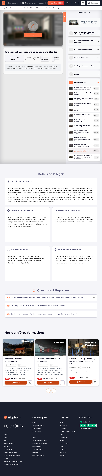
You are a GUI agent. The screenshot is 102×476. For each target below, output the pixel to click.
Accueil (8, 8)
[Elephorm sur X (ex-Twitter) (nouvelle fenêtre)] (12, 426)
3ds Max (62, 456)
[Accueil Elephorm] (12, 417)
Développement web (39, 441)
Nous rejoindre (9, 449)
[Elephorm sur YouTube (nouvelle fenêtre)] (17, 426)
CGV (5, 440)
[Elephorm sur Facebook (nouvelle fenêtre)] (6, 426)
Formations (17, 8)
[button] (48, 391)
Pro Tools (63, 453)
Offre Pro (7, 446)
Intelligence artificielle (39, 444)
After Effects (64, 444)
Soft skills (35, 453)
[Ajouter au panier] (30, 382)
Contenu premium (33, 35)
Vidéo (34, 438)
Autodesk (63, 429)
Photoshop (63, 426)
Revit (61, 423)
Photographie (37, 450)
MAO (34, 423)
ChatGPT (63, 450)
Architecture (36, 429)
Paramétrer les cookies (12, 455)
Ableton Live (64, 438)
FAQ (5, 437)
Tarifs (77, 3)
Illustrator (63, 441)
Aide (5, 434)
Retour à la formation (15, 58)
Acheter (17, 383)
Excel (61, 435)
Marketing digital (38, 456)
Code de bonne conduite (13, 461)
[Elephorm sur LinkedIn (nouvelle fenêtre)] (22, 426)
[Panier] (83, 3)
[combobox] (33, 3)
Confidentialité (9, 443)
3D (33, 435)
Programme (85, 12)
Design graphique (38, 426)
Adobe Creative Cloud (67, 432)
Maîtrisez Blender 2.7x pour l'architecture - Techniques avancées (46, 8)
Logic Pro (63, 447)
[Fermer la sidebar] (64, 17)
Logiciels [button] (65, 417)
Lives (68, 3)
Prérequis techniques (11, 464)
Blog (6, 458)
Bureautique (36, 432)
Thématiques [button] (39, 417)
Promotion (55, 3)
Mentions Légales (10, 452)
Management (37, 447)
